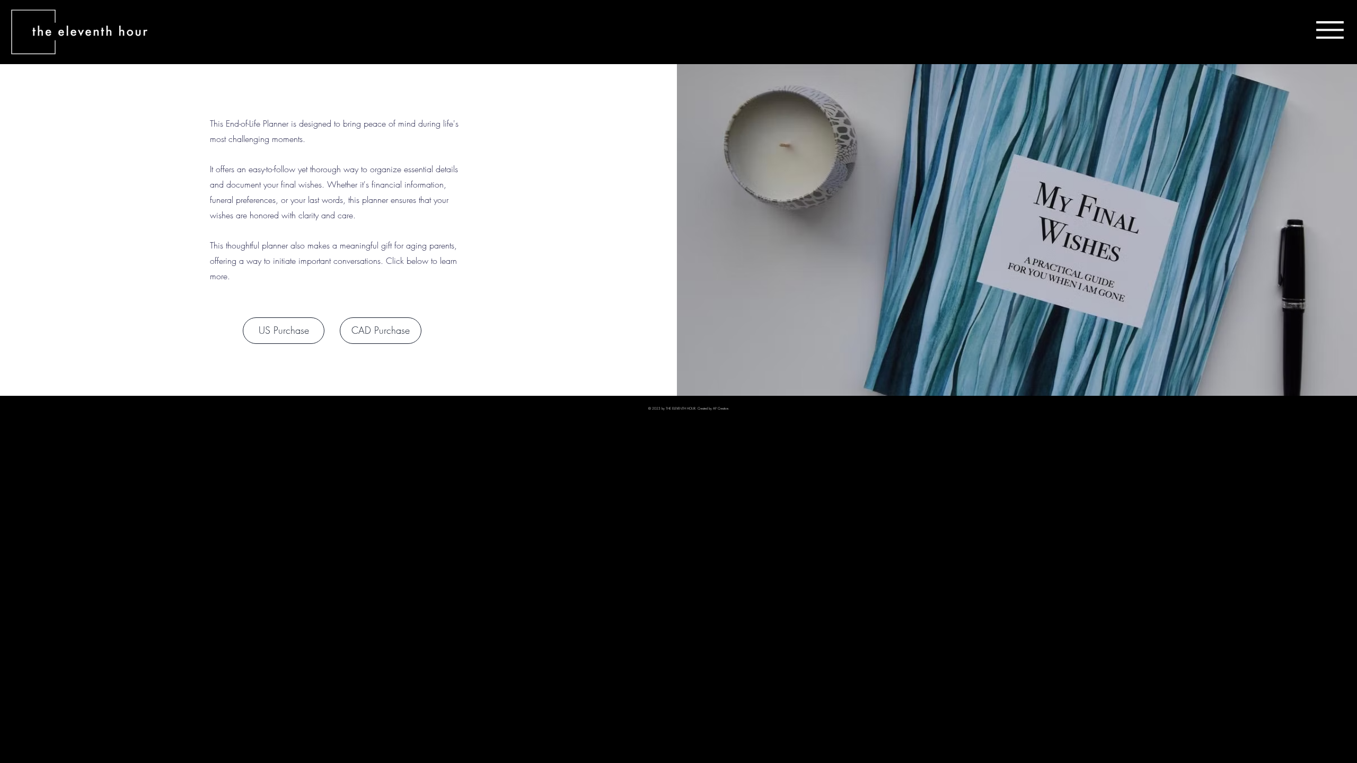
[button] (1330, 30)
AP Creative (720, 408)
